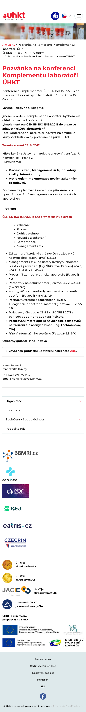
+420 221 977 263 (19, 375)
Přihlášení (43, 679)
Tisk (43, 686)
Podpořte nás (15, 428)
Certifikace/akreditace (43, 666)
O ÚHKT (22, 52)
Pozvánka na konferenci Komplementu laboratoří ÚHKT (41, 56)
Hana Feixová (11, 365)
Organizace (14, 401)
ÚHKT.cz (7, 52)
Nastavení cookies (43, 672)
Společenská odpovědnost (25, 419)
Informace (13, 410)
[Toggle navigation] (78, 16)
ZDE (73, 351)
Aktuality (8, 44)
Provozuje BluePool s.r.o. (68, 706)
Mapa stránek (43, 659)
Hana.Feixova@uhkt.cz (27, 378)
